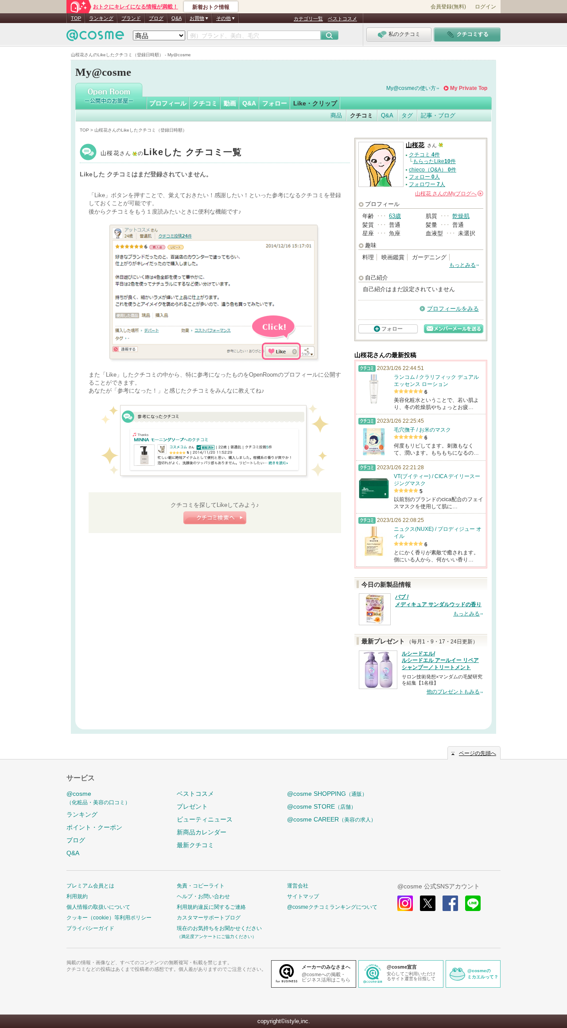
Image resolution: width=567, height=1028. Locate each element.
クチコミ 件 (424, 155)
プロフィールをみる (453, 308)
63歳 (395, 216)
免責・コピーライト (201, 886)
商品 (336, 115)
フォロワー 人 (427, 184)
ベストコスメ (342, 18)
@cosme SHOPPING (327, 793)
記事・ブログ (438, 115)
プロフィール (167, 103)
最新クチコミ (195, 845)
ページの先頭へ (477, 753)
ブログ (156, 18)
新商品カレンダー (201, 832)
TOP (76, 18)
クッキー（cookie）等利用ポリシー (108, 918)
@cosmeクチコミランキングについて (332, 907)
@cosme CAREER (331, 819)
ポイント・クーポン (94, 827)
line (473, 903)
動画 (230, 103)
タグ (407, 115)
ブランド (131, 18)
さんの (448, 194)
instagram (405, 903)
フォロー (274, 103)
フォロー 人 (424, 177)
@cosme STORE (321, 806)
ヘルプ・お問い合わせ (203, 896)
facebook (450, 903)
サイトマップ (303, 896)
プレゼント (192, 806)
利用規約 (77, 896)
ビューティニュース (205, 819)
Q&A (176, 18)
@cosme (98, 798)
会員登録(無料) (448, 7)
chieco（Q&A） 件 (432, 170)
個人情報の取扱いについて (98, 907)
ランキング (101, 18)
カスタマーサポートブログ (209, 918)
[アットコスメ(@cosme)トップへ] (95, 37)
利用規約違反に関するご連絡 (211, 907)
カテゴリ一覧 (308, 18)
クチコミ (205, 103)
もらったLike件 (434, 161)
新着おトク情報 (210, 7)
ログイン (485, 7)
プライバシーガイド (90, 928)
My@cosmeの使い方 (411, 88)
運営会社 (297, 886)
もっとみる (462, 265)
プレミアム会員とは (90, 886)
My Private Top (468, 88)
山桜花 (171, 153)
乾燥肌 (461, 216)
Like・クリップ (315, 103)
